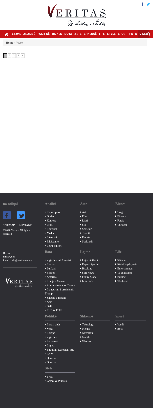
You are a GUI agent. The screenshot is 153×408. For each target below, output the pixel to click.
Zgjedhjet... (53, 337)
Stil (84, 224)
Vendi (50, 328)
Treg (120, 212)
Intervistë (52, 237)
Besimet (121, 276)
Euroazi (51, 264)
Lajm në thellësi (91, 260)
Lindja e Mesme (56, 281)
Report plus (53, 212)
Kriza (50, 353)
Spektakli (87, 241)
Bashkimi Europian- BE (60, 349)
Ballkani (51, 268)
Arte (78, 34)
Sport (122, 34)
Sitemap (9, 224)
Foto (133, 34)
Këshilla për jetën (127, 264)
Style (111, 34)
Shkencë (90, 34)
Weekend (122, 281)
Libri (85, 220)
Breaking (87, 268)
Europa (51, 272)
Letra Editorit (54, 245)
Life (102, 34)
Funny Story (89, 276)
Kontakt (25, 224)
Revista (86, 237)
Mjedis (86, 328)
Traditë (86, 233)
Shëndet (121, 260)
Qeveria (51, 358)
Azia (49, 301)
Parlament (52, 341)
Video (143, 34)
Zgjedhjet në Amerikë (59, 260)
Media (50, 233)
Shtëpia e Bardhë (56, 297)
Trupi (50, 376)
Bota (68, 34)
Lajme (16, 34)
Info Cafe (87, 281)
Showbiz (87, 228)
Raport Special (90, 264)
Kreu (6, 34)
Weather (86, 341)
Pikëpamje (53, 241)
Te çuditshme (124, 272)
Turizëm (122, 224)
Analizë (29, 34)
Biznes (57, 34)
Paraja (120, 220)
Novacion (87, 332)
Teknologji (88, 324)
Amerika (52, 276)
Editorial (52, 228)
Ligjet (50, 345)
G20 (49, 306)
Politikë (43, 34)
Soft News (88, 272)
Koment (51, 220)
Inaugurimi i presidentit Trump (59, 291)
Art (84, 212)
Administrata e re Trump (61, 285)
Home (9, 42)
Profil (50, 224)
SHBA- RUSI (54, 310)
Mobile (86, 337)
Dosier (50, 216)
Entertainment (125, 268)
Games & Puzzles (57, 380)
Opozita (51, 362)
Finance (121, 216)
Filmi (85, 216)
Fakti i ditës (53, 324)
